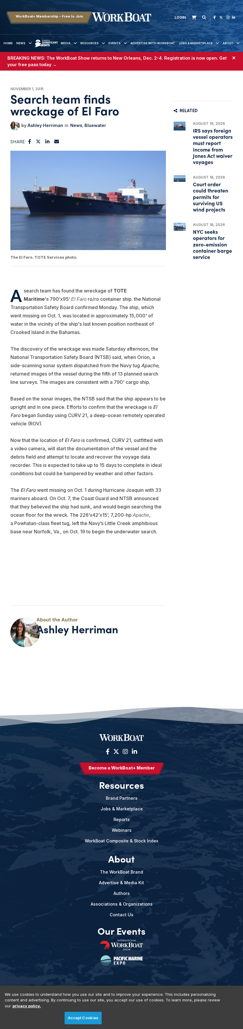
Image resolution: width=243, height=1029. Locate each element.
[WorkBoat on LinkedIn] (233, 17)
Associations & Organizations (122, 903)
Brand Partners (122, 798)
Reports (121, 819)
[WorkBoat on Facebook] (214, 17)
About (228, 43)
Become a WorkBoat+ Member (122, 767)
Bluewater (95, 125)
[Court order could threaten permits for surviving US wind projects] (180, 178)
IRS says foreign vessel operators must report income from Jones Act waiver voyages (213, 146)
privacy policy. (26, 1005)
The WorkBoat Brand (121, 871)
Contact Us (121, 914)
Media (66, 43)
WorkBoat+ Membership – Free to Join (49, 16)
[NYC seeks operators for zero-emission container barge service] (180, 227)
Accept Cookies (83, 1017)
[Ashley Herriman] (15, 126)
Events (114, 43)
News (20, 43)
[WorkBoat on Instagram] (228, 17)
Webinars (122, 830)
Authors (121, 893)
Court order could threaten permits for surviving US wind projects (210, 196)
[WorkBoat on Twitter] (221, 17)
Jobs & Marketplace (196, 43)
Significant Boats (46, 47)
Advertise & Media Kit (121, 882)
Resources (89, 43)
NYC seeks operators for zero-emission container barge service (212, 244)
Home (8, 43)
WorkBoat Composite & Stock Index (121, 840)
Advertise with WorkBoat (152, 43)
